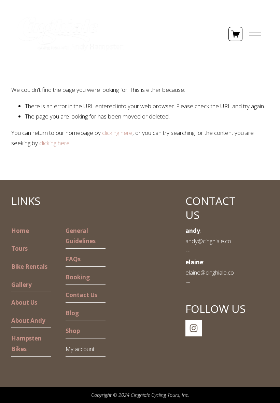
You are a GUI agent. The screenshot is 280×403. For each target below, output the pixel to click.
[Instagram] (193, 328)
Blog (72, 313)
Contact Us (81, 295)
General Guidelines (81, 236)
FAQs (73, 259)
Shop (73, 331)
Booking (78, 277)
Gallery (21, 285)
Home (20, 231)
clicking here (117, 133)
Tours (19, 248)
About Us (24, 302)
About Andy (28, 320)
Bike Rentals (29, 266)
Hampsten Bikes (26, 343)
